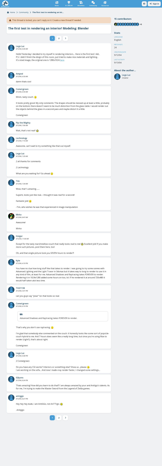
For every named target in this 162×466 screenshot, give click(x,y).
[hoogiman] (137, 24)
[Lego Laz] (11, 48)
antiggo (20, 396)
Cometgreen (22, 89)
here (62, 60)
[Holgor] (11, 238)
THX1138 (20, 288)
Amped (19, 73)
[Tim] (11, 183)
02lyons (19, 377)
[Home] (5, 4)
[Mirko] (11, 216)
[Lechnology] (11, 140)
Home (12, 12)
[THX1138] (11, 290)
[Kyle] (11, 262)
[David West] (135, 24)
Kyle (18, 260)
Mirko (19, 214)
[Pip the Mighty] (11, 124)
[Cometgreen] (11, 91)
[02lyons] (11, 379)
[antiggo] (11, 398)
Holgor (19, 236)
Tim (18, 181)
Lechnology (21, 138)
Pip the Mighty (23, 122)
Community (23, 12)
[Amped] (11, 75)
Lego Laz (20, 46)
